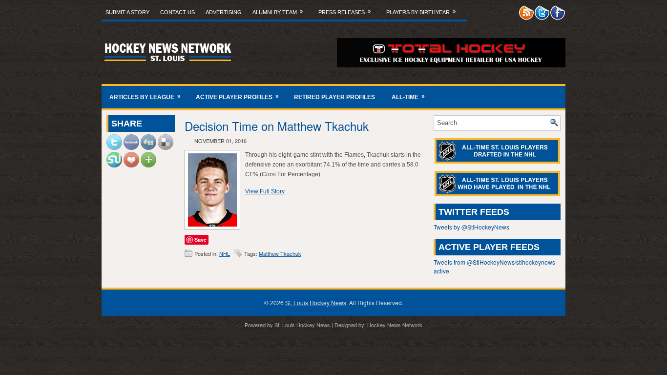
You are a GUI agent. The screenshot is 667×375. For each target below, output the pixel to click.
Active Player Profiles (237, 97)
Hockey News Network (394, 325)
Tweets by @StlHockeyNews (471, 227)
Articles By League (145, 97)
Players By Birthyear (421, 11)
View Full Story (265, 191)
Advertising (224, 12)
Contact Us (177, 12)
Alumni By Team (277, 11)
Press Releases (344, 11)
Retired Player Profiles (334, 97)
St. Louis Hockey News (315, 302)
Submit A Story (127, 12)
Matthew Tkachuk (280, 253)
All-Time (408, 97)
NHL (224, 253)
